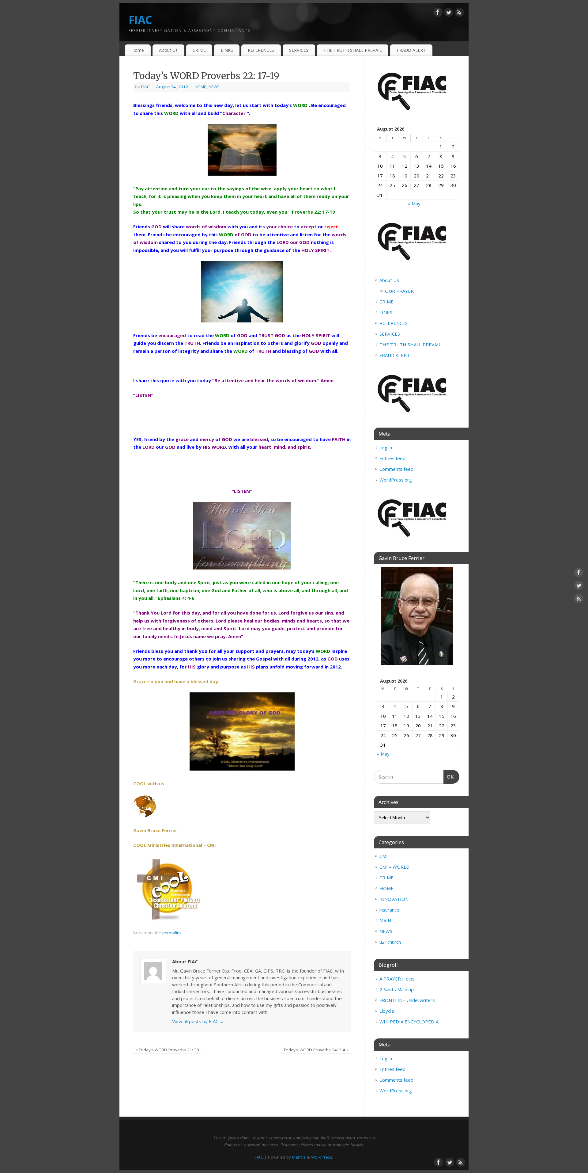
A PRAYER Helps (397, 979)
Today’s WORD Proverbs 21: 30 (167, 1050)
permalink (172, 932)
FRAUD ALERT (411, 50)
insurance (389, 910)
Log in (385, 447)
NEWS (214, 86)
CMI (383, 856)
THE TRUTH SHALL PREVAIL (352, 50)
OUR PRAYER (399, 291)
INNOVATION (394, 899)
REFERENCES (261, 50)
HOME (200, 86)
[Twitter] (448, 13)
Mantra (299, 1157)
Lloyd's (386, 1011)
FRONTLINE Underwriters (407, 1000)
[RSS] (459, 13)
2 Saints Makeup (396, 989)
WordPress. (322, 1157)
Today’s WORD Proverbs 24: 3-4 (316, 1050)
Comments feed (396, 469)
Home (137, 50)
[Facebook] (438, 13)
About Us (168, 50)
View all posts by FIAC (198, 1021)
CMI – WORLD (394, 867)
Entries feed (392, 458)
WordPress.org (395, 480)
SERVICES (298, 50)
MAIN (385, 920)
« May (414, 203)
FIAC (140, 19)
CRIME (199, 50)
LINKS (227, 50)
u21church (390, 942)
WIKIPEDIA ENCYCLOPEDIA (409, 1022)
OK (448, 776)
